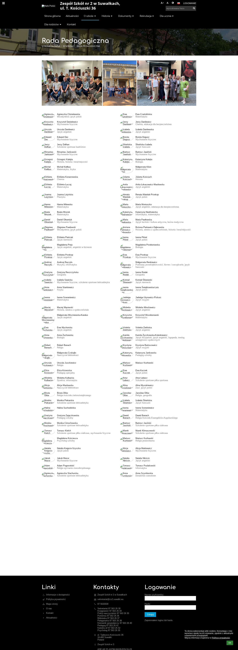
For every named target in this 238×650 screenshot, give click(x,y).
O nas (49, 608)
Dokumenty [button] (124, 16)
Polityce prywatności (221, 638)
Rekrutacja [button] (146, 16)
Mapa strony (52, 604)
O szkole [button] (88, 16)
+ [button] (163, 3)
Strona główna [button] (52, 16)
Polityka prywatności (56, 599)
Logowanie (189, 3)
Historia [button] (106, 16)
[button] (172, 3)
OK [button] (229, 643)
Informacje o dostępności (58, 594)
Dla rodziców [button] (51, 24)
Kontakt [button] (71, 24)
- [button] (168, 3)
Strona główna (51, 46)
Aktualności (51, 617)
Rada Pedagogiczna (88, 46)
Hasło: (148, 604)
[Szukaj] (194, 8)
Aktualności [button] (72, 16)
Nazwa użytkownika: (154, 594)
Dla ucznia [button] (165, 16)
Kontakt (49, 613)
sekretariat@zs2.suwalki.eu (110, 599)
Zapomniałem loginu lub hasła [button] (158, 620)
